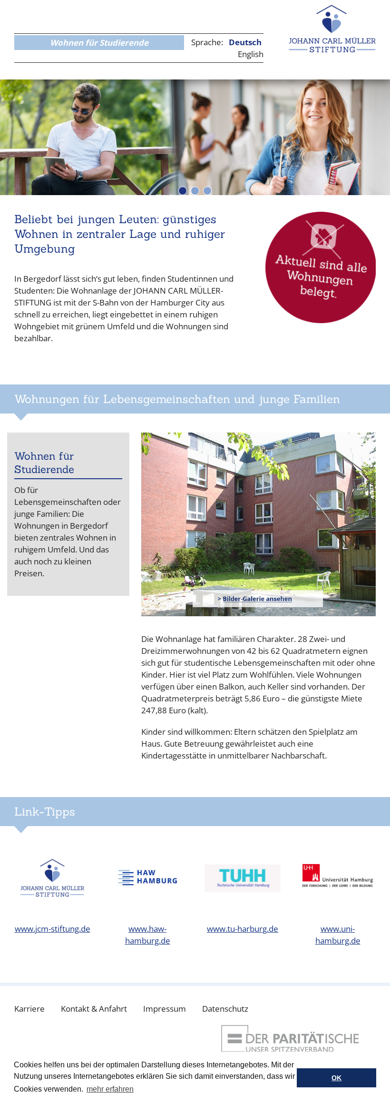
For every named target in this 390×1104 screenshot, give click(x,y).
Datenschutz (225, 1008)
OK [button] (336, 1078)
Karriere (29, 1008)
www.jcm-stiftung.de (52, 928)
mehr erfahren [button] (110, 1089)
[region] (195, 137)
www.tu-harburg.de (242, 928)
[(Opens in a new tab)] (258, 524)
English (250, 54)
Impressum (164, 1008)
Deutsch (245, 42)
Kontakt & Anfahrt (94, 1008)
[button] (182, 191)
